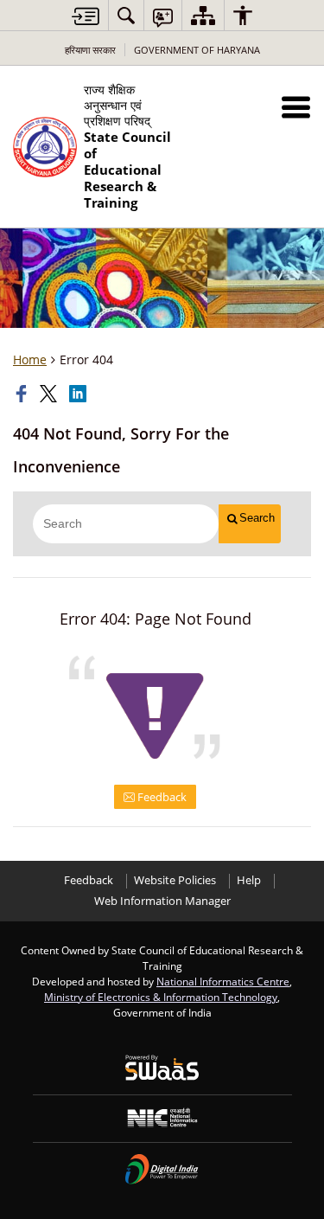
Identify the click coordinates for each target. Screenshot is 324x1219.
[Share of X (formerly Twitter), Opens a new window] (50, 393)
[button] (296, 107)
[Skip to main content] (85, 16)
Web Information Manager (162, 901)
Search (257, 517)
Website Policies (175, 880)
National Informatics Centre (222, 981)
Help (249, 880)
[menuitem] (126, 15)
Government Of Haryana (197, 49)
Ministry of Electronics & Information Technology (160, 997)
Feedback (161, 797)
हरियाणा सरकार (90, 49)
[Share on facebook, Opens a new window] (23, 393)
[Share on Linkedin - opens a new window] (79, 393)
